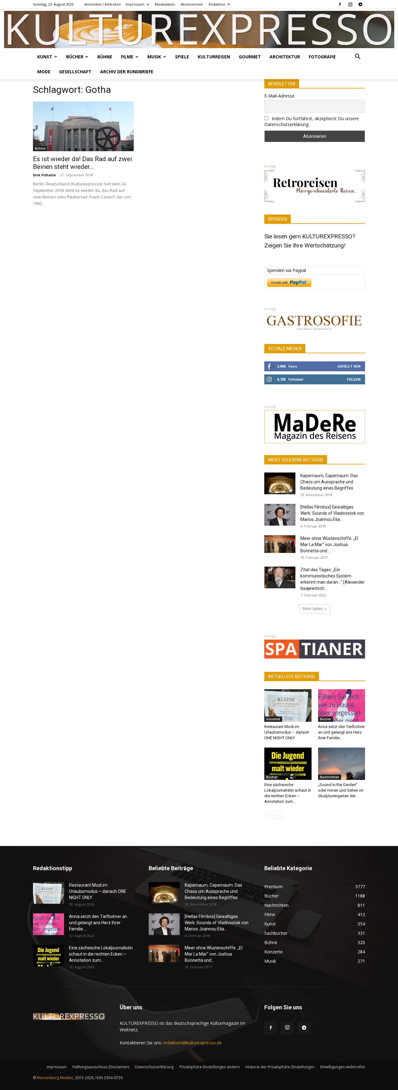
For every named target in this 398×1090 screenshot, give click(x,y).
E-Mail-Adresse (279, 96)
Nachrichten (329, 777)
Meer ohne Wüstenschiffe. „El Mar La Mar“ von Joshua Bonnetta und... (329, 544)
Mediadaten (165, 4)
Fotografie (322, 57)
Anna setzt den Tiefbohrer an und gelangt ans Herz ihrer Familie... (341, 732)
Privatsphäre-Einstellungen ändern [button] (209, 1067)
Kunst (44, 57)
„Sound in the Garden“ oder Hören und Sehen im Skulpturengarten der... (340, 790)
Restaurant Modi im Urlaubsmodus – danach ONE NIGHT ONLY (286, 732)
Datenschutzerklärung (154, 1067)
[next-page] (278, 815)
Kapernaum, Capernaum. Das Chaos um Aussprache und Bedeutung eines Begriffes (329, 482)
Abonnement (192, 4)
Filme (127, 57)
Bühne (104, 57)
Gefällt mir (349, 366)
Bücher (74, 57)
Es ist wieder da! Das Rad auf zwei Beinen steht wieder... (82, 162)
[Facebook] (340, 4)
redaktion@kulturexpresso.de (192, 1043)
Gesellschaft (75, 72)
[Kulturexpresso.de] (199, 29)
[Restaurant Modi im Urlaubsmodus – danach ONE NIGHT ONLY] (288, 705)
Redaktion (217, 4)
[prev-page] (268, 815)
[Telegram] (360, 4)
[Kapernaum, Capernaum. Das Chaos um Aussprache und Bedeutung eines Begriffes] (279, 483)
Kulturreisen (214, 57)
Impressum (135, 4)
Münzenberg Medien (55, 1077)
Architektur (285, 57)
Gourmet (250, 57)
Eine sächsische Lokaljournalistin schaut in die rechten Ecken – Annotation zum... (101, 954)
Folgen (354, 379)
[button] (357, 57)
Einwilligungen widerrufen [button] (342, 1067)
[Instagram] (350, 4)
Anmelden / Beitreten (102, 4)
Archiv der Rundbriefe (126, 72)
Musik (154, 57)
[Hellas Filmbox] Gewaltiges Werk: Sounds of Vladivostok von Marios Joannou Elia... (332, 513)
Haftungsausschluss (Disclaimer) (100, 1067)
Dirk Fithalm (44, 175)
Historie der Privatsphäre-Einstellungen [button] (280, 1067)
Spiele (182, 57)
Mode (43, 72)
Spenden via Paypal (286, 270)
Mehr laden (312, 608)
